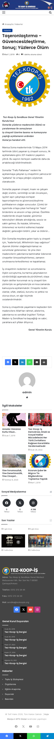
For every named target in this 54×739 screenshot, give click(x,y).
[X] (15, 362)
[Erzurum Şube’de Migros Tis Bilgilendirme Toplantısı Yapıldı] (40, 461)
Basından (9, 699)
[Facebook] (8, 362)
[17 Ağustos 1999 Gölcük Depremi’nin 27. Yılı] (13, 541)
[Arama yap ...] (50, 13)
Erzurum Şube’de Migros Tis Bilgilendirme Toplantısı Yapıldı (37, 474)
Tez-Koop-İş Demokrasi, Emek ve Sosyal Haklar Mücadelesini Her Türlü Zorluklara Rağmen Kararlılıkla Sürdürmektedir (39, 438)
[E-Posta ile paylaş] (37, 362)
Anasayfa (8, 24)
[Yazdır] (44, 362)
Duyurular (9, 694)
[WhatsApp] (30, 362)
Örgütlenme (10, 684)
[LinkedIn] (22, 362)
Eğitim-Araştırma (12, 689)
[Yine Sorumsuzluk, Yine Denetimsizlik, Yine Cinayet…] (14, 461)
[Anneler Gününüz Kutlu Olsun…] (14, 419)
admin (27, 392)
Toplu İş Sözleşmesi (14, 679)
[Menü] (3, 13)
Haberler (19, 24)
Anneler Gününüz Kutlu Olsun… (11, 430)
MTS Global (21, 719)
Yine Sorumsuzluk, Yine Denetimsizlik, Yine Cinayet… (12, 473)
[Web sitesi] (27, 397)
